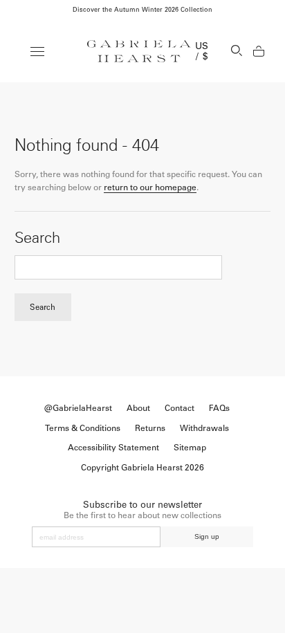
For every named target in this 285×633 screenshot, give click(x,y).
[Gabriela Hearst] (139, 51)
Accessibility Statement (113, 447)
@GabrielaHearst (78, 408)
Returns (150, 428)
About (138, 408)
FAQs (219, 408)
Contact (179, 408)
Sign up (206, 536)
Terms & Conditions (82, 428)
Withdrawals (204, 428)
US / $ (202, 51)
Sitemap (190, 447)
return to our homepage (150, 187)
